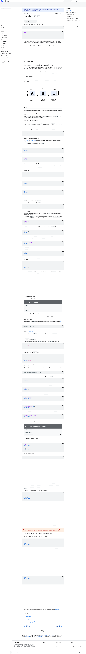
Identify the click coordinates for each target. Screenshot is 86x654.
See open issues (43, 645)
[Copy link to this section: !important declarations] (35, 336)
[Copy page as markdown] (37, 16)
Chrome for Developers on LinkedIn (76, 646)
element (26, 140)
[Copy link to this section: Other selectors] (31, 211)
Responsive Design (25, 5)
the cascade (31, 331)
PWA (35, 5)
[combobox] (67, 1)
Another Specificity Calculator (30, 622)
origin (34, 64)
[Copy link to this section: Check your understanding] (35, 296)
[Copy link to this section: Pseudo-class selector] (32, 179)
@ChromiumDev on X (74, 643)
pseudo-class (29, 165)
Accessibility (10, 5)
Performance (43, 5)
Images (19, 5)
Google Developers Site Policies (40, 636)
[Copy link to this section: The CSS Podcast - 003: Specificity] (35, 18)
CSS (38, 5)
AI (1, 5)
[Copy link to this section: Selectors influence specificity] (39, 120)
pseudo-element (33, 140)
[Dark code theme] (62, 26)
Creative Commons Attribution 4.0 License (48, 635)
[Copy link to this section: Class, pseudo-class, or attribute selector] (42, 163)
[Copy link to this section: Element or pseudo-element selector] (40, 138)
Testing (49, 5)
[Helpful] (60, 13)
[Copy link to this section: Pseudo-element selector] (33, 154)
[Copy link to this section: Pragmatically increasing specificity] (41, 438)
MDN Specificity (28, 619)
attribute (33, 165)
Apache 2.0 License (27, 636)
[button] (43, 305)
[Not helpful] (61, 13)
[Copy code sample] (63, 26)
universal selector (27, 129)
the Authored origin (53, 333)
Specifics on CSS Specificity (30, 621)
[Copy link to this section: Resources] (30, 613)
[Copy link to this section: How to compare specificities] (39, 107)
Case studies (58, 646)
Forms (31, 5)
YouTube (72, 645)
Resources (3, 3)
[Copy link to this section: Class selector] (29, 170)
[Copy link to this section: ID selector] (29, 197)
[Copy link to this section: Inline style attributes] (33, 319)
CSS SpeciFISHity (28, 616)
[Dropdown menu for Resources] (17, 1)
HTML (15, 5)
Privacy (5, 5)
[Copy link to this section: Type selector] (29, 146)
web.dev (25, 13)
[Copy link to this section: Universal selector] (32, 127)
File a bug (42, 643)
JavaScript (53, 5)
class (25, 165)
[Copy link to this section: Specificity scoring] (33, 61)
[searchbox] (6, 8)
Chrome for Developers (59, 643)
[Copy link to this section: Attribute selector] (30, 188)
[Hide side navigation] (11, 652)
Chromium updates (59, 645)
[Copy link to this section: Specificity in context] (34, 365)
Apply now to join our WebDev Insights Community (33, 10)
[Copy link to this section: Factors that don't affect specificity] (41, 314)
